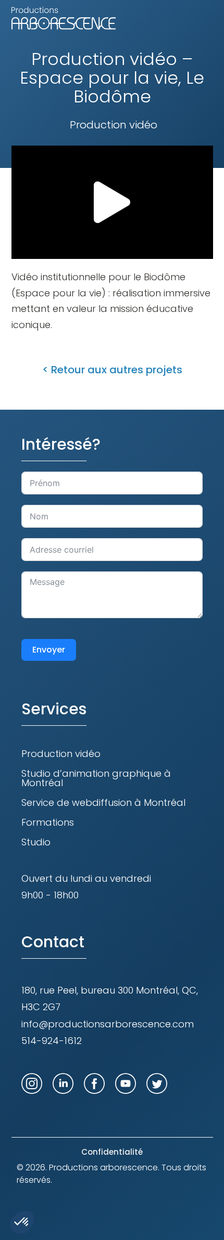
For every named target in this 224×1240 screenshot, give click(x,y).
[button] (112, 202)
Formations (47, 822)
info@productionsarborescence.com (107, 1023)
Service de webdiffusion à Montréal (103, 802)
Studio (36, 842)
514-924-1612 (51, 1040)
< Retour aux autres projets (112, 369)
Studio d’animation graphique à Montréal (96, 778)
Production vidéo (61, 753)
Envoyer (48, 650)
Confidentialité (112, 1151)
